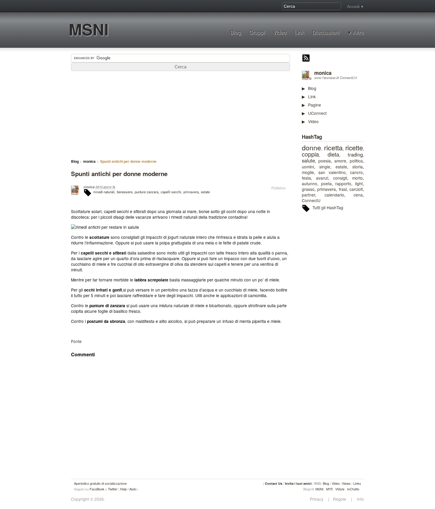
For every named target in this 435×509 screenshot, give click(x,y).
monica (322, 72)
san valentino (331, 172)
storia (357, 167)
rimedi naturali (104, 191)
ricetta (333, 147)
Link (299, 32)
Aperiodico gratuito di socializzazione (100, 483)
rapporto (343, 183)
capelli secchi (171, 191)
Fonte (76, 341)
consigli (340, 178)
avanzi (322, 178)
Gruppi (257, 32)
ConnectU (311, 200)
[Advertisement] (346, 308)
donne (311, 147)
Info (358, 499)
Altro (358, 32)
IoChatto (353, 489)
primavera (326, 189)
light (359, 183)
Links (357, 483)
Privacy (318, 499)
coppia (310, 154)
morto (357, 178)
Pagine (314, 105)
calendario (334, 195)
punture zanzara (146, 191)
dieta (333, 154)
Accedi (353, 6)
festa (306, 178)
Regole (340, 499)
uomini (308, 167)
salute (308, 160)
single (324, 167)
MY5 (329, 489)
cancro (356, 172)
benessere (124, 191)
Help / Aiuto (128, 489)
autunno (309, 183)
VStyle (339, 489)
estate (341, 167)
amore (340, 161)
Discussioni (325, 32)
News (346, 483)
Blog (235, 32)
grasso (308, 189)
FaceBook (97, 489)
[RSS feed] (306, 58)
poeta (326, 183)
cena (358, 195)
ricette (354, 147)
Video (279, 32)
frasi (343, 189)
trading (355, 154)
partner (308, 195)
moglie (308, 172)
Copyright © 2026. (88, 499)
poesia (324, 161)
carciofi (356, 189)
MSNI (89, 29)
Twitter (112, 489)
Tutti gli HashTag (327, 207)
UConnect (317, 113)
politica (356, 161)
